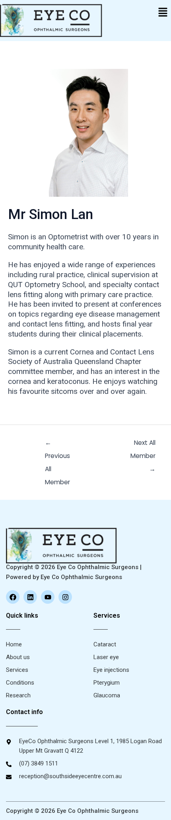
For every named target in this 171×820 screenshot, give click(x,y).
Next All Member (142, 444)
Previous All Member (57, 444)
